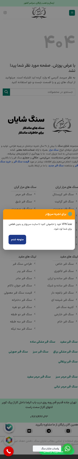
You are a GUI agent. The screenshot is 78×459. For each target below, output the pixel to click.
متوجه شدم (17, 239)
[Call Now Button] (9, 451)
